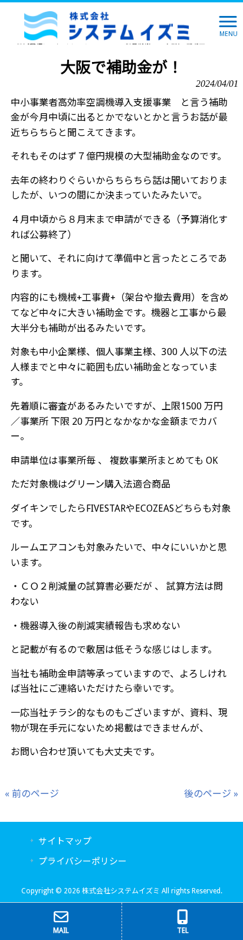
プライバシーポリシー (82, 861)
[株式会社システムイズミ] (107, 25)
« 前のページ (32, 793)
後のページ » (211, 793)
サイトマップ (64, 841)
